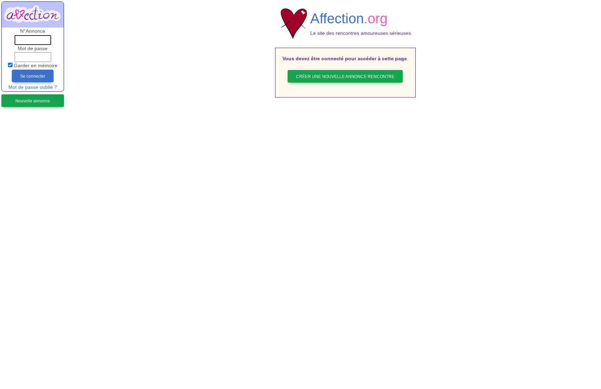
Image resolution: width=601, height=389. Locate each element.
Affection (348, 18)
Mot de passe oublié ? (32, 87)
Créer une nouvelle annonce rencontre (345, 76)
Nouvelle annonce (32, 101)
